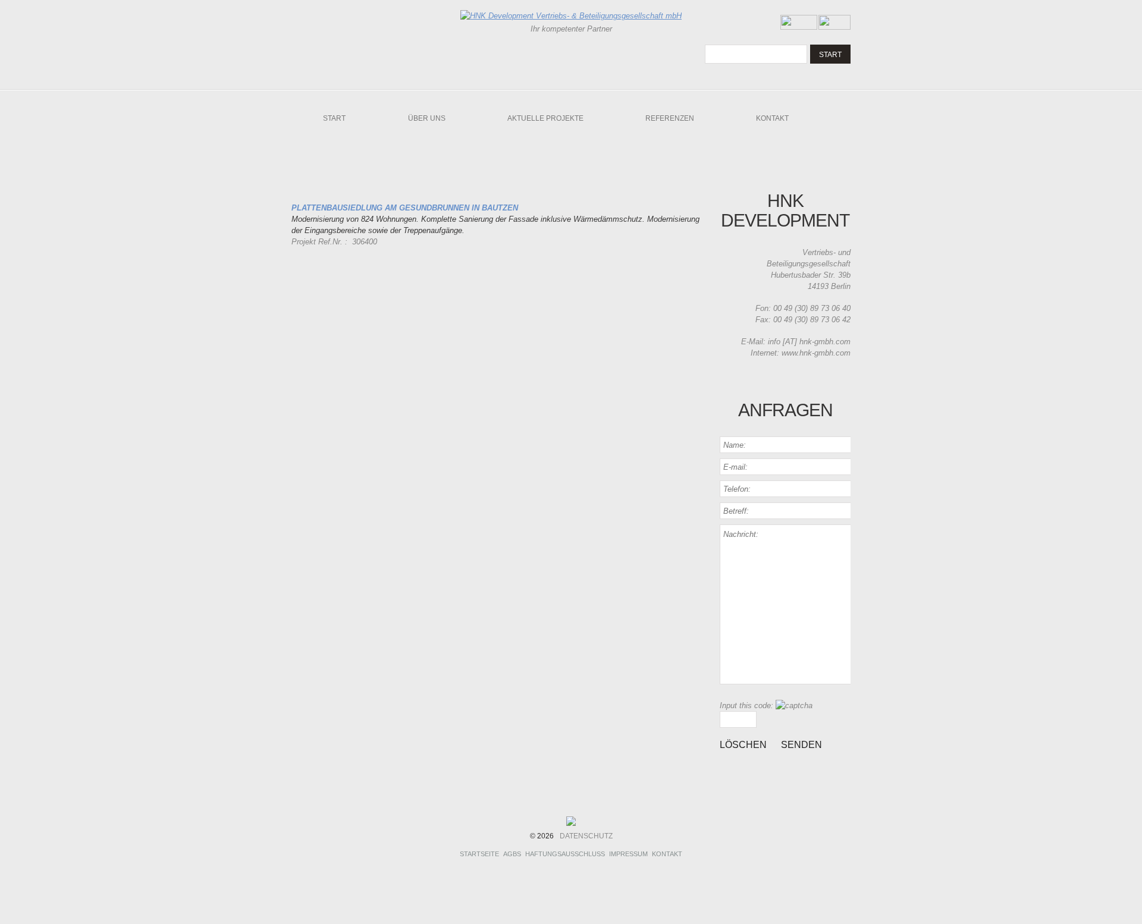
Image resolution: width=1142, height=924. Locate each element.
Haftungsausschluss (565, 853)
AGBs (512, 853)
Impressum (628, 853)
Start (334, 118)
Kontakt (772, 118)
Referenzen (669, 118)
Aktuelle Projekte (545, 118)
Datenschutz (586, 836)
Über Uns (426, 118)
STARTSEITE (479, 853)
